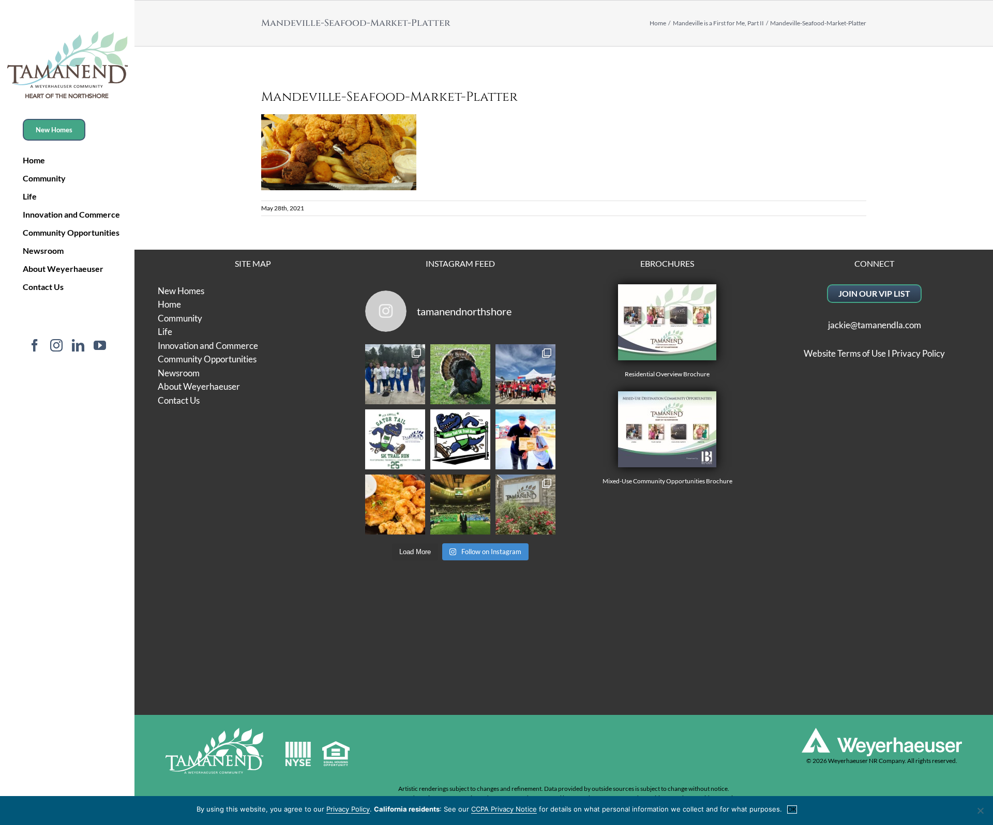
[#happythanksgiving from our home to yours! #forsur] (460, 374)
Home (169, 304)
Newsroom (179, 373)
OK (792, 809)
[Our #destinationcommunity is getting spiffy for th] (525, 504)
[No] (980, 810)
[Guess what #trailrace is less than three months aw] (525, 439)
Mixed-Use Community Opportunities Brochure (667, 481)
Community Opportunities (207, 359)
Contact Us (179, 400)
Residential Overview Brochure (667, 374)
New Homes (181, 290)
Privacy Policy (918, 353)
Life (165, 331)
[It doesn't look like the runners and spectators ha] (395, 374)
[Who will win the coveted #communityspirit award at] (525, 374)
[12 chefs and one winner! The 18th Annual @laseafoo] (395, 504)
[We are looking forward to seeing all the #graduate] (460, 504)
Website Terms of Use (845, 353)
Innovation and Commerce (208, 345)
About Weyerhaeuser (199, 386)
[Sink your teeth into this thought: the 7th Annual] (395, 439)
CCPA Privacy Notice (504, 809)
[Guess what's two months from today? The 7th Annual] (460, 439)
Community (180, 318)
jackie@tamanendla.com (874, 324)
